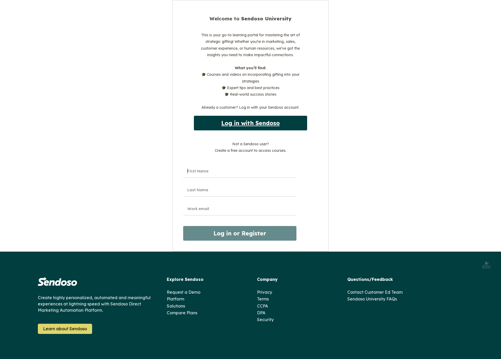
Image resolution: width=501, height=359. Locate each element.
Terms (263, 299)
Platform (175, 299)
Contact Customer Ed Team (375, 292)
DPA (261, 312)
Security (265, 319)
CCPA (262, 306)
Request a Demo (183, 292)
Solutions (176, 306)
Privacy (264, 292)
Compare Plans (182, 312)
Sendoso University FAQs (372, 299)
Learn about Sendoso (65, 328)
